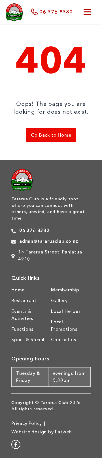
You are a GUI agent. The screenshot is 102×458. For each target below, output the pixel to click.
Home (18, 290)
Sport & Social (27, 339)
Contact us (63, 339)
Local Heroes (66, 311)
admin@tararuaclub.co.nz (48, 241)
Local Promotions (64, 325)
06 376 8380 (56, 12)
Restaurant (24, 300)
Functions (22, 329)
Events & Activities (22, 314)
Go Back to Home (51, 135)
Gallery (59, 300)
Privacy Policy (26, 423)
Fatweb (63, 432)
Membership (65, 290)
